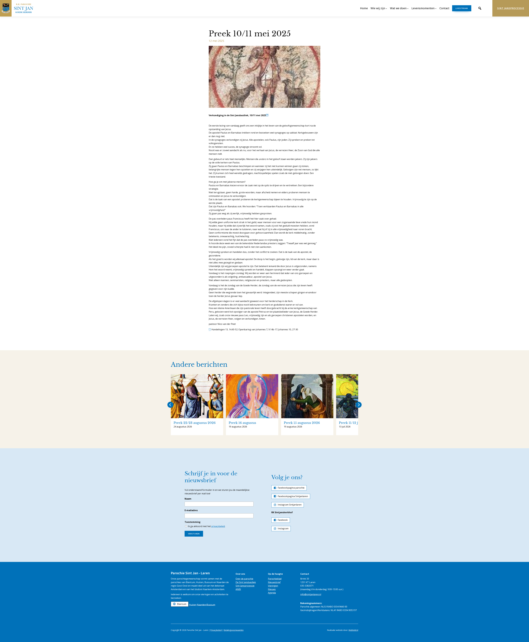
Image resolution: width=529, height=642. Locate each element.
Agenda (272, 592)
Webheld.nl (353, 630)
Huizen (192, 604)
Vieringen (273, 585)
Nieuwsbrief (274, 582)
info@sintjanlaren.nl (310, 594)
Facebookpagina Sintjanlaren (293, 496)
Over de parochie (244, 578)
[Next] (359, 405)
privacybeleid (218, 526)
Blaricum (181, 604)
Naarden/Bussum (206, 604)
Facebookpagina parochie (291, 487)
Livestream (462, 8)
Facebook (283, 519)
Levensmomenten (422, 8)
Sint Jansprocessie (510, 8)
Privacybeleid (216, 630)
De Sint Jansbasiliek (246, 582)
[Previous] (170, 405)
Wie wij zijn (378, 8)
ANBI (238, 589)
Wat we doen (398, 8)
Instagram (283, 528)
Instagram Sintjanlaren (290, 504)
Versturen (194, 533)
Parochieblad (274, 578)
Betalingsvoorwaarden (234, 630)
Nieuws (272, 589)
